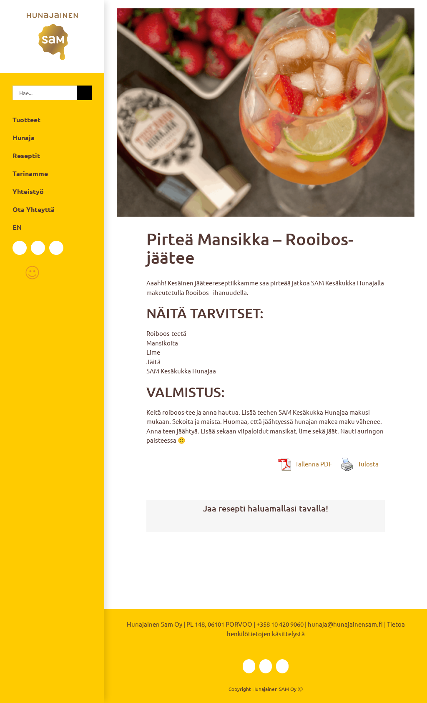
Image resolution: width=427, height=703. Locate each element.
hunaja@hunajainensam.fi (345, 624)
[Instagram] (38, 248)
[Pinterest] (278, 524)
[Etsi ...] (45, 92)
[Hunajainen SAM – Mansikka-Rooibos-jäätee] (265, 112)
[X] (265, 524)
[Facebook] (20, 248)
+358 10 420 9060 (280, 624)
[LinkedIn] (56, 248)
